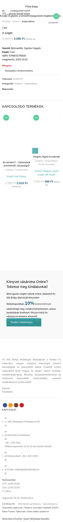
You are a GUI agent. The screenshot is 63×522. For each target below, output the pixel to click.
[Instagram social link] (33, 2)
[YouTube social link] (36, 2)
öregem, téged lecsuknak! (46, 156)
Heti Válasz (20, 176)
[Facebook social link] (26, 2)
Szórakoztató (21, 169)
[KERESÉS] (59, 10)
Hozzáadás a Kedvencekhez (26, 117)
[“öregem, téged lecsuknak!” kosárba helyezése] (35, 151)
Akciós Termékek (46, 164)
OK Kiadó (50, 174)
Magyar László (50, 171)
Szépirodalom (51, 161)
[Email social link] (30, 2)
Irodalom (9, 169)
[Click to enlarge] (7, 11)
